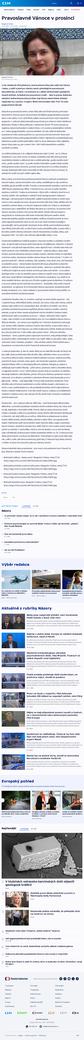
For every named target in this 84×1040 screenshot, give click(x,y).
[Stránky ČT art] (63, 1013)
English (20, 1035)
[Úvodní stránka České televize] (16, 978)
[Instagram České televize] (60, 978)
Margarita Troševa (7, 24)
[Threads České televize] (77, 978)
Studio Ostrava (35, 994)
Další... (59, 10)
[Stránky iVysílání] (38, 1013)
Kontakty (58, 1006)
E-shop (7, 1002)
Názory (5, 497)
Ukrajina (21, 10)
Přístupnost (42, 1035)
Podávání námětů (36, 1002)
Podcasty (58, 994)
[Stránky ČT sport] (22, 1013)
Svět (43, 10)
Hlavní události (9, 10)
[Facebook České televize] (65, 978)
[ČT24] (6, 3)
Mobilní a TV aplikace (62, 1002)
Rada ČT (8, 998)
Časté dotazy (9, 1006)
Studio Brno (59, 990)
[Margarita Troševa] (42, 51)
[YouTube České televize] (69, 978)
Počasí (32, 998)
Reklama (8, 990)
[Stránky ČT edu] (76, 1013)
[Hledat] (71, 3)
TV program (9, 986)
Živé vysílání (59, 986)
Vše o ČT (33, 1006)
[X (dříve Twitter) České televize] (73, 978)
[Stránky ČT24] (8, 1013)
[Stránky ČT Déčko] (51, 1013)
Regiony (51, 10)
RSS (78, 1035)
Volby (29, 10)
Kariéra (57, 998)
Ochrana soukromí (30, 1035)
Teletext (8, 994)
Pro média (33, 986)
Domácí (36, 10)
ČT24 (13, 497)
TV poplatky (34, 990)
